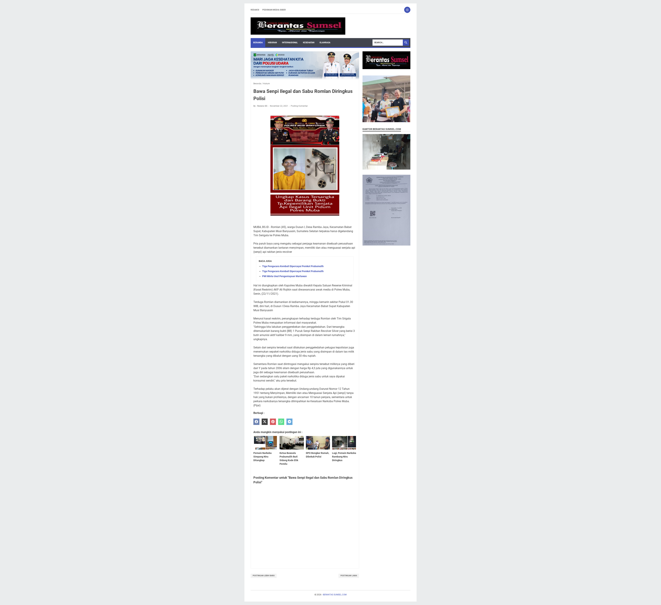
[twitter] (265, 422)
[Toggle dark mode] (407, 10)
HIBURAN (272, 42)
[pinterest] (273, 422)
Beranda (258, 42)
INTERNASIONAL (290, 42)
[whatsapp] (281, 422)
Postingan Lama (348, 576)
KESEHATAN (308, 42)
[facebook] (256, 422)
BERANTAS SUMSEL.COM (335, 594)
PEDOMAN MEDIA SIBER (274, 10)
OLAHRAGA (324, 42)
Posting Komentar (299, 106)
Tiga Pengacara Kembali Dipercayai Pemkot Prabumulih (293, 266)
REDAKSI (255, 10)
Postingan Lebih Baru (264, 576)
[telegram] (289, 422)
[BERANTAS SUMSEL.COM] (298, 26)
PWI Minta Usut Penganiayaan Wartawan (284, 276)
